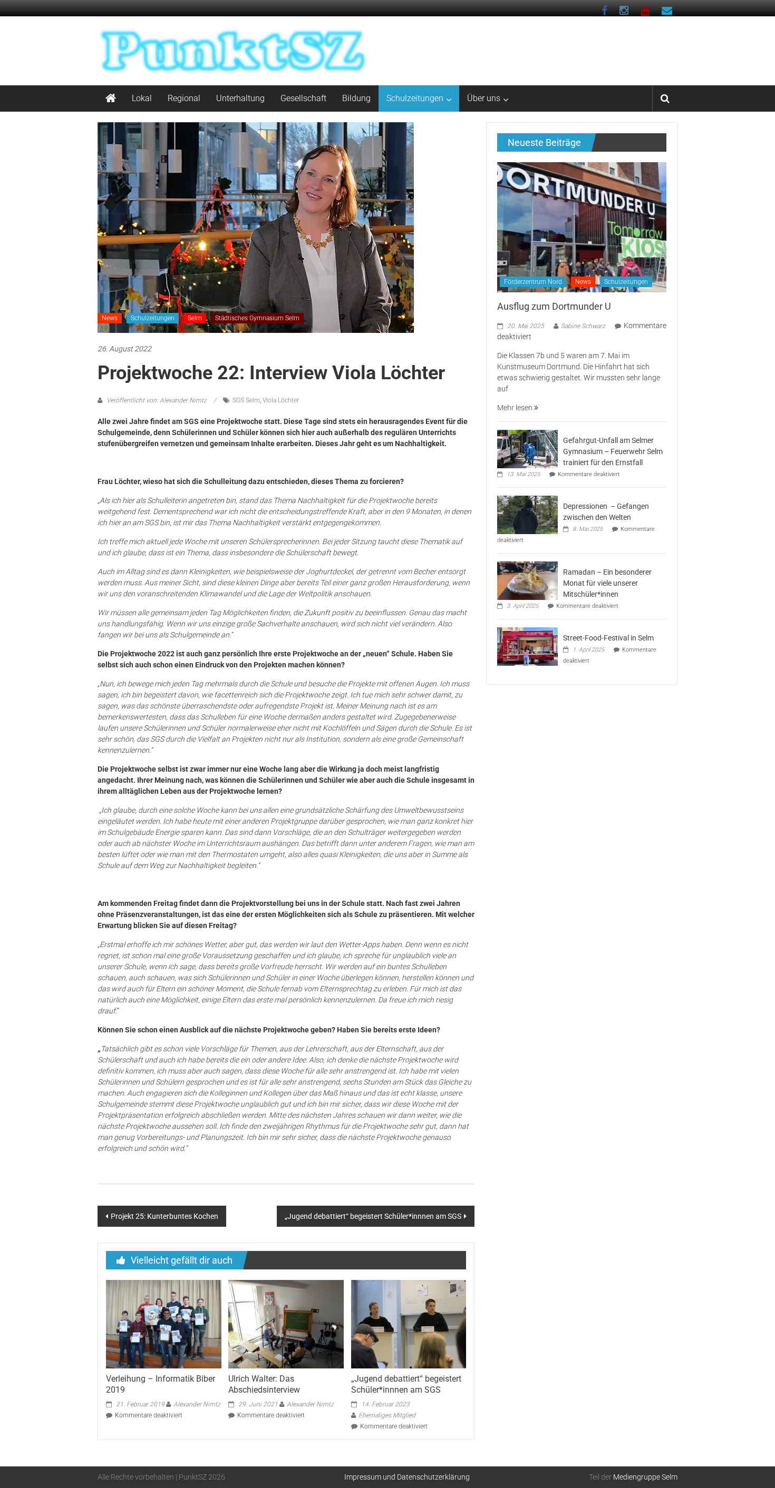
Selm (195, 318)
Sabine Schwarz (583, 326)
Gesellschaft (303, 98)
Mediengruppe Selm (645, 1477)
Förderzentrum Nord (533, 281)
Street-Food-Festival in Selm (608, 638)
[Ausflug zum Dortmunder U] (581, 226)
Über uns (483, 98)
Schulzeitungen (414, 98)
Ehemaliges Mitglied (387, 1415)
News (110, 318)
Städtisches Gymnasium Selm (257, 318)
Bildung (356, 98)
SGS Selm (246, 400)
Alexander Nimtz (196, 1404)
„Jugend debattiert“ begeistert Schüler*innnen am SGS (373, 1216)
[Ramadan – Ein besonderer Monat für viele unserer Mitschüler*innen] (527, 580)
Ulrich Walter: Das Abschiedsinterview (264, 1384)
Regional (184, 98)
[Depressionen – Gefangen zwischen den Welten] (527, 514)
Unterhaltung (240, 98)
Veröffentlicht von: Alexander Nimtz (156, 400)
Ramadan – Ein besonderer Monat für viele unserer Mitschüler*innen (607, 583)
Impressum (362, 1477)
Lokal (142, 98)
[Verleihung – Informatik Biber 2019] (163, 1323)
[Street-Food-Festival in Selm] (527, 646)
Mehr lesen (515, 407)
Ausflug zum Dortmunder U (554, 306)
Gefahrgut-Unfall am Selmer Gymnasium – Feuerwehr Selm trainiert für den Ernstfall (613, 451)
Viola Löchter (281, 400)
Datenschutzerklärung (433, 1477)
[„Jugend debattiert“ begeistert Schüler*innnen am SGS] (408, 1323)
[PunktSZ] (111, 98)
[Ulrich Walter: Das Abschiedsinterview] (285, 1323)
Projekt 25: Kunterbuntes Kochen (164, 1216)
